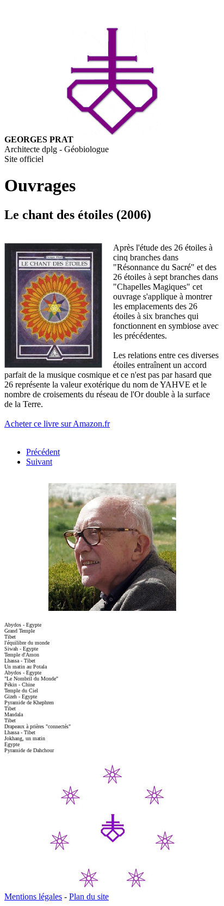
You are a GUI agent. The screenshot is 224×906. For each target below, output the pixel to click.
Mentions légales (33, 896)
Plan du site (89, 896)
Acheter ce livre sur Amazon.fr (57, 423)
